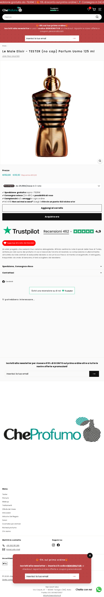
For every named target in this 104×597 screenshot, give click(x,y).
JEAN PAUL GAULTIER (11, 56)
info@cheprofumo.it (52, 595)
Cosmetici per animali (11, 524)
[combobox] (52, 17)
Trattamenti (7, 505)
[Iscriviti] (74, 38)
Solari (4, 520)
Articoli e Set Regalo (10, 516)
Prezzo (5, 170)
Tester (4, 494)
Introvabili (6, 513)
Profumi (5, 498)
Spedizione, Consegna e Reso (17, 266)
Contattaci (8, 272)
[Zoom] (100, 160)
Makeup (5, 502)
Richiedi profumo (9, 527)
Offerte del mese (9, 509)
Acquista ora (52, 216)
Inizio (4, 46)
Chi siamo (6, 531)
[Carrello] (94, 9)
